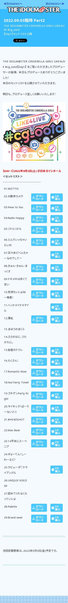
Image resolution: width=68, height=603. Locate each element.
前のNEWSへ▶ (55, 3)
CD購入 (57, 197)
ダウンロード (40, 197)
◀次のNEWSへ (12, 3)
